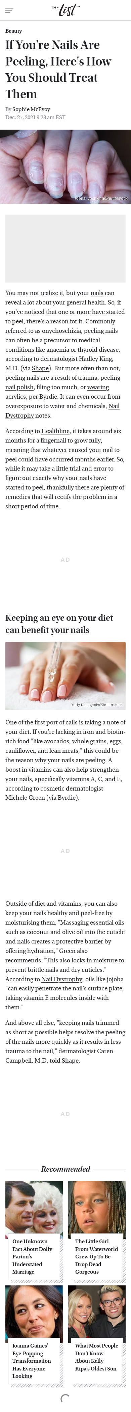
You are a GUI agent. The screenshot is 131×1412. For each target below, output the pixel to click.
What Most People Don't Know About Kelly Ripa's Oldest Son (96, 1356)
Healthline (55, 431)
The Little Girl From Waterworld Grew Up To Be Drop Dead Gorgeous (96, 1256)
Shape (40, 368)
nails (97, 293)
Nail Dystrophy (61, 979)
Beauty (13, 31)
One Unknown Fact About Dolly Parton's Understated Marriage (32, 1256)
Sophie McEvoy (31, 109)
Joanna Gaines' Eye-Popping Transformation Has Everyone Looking (31, 1360)
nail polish (19, 387)
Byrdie (48, 396)
